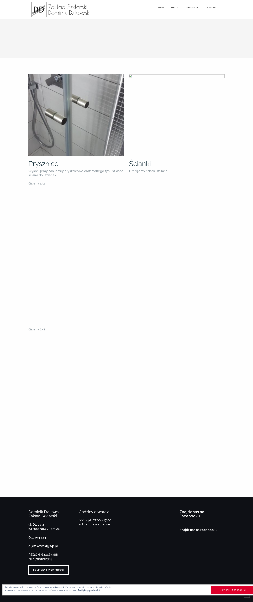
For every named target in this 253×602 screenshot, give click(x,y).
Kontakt (212, 7)
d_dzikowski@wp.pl (43, 546)
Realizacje (192, 7)
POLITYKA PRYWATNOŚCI (48, 570)
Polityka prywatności (89, 590)
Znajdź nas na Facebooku (192, 514)
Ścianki (140, 164)
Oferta (174, 7)
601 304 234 (37, 537)
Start (160, 7)
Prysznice (43, 164)
